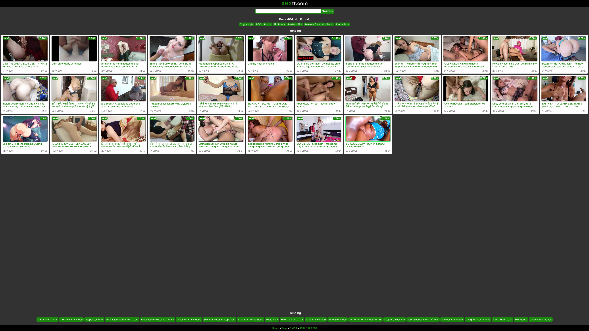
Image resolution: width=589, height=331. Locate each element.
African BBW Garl (316, 319)
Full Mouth (521, 319)
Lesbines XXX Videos (189, 319)
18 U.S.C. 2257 (308, 328)
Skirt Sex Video (338, 319)
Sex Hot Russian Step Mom (219, 319)
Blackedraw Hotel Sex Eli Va (157, 319)
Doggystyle (246, 24)
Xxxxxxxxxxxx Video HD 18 (365, 319)
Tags (284, 328)
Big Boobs (279, 24)
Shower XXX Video (452, 319)
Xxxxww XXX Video (71, 319)
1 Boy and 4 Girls (47, 319)
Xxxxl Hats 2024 (502, 319)
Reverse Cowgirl (314, 24)
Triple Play (272, 319)
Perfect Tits (295, 24)
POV (258, 24)
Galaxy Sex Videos (541, 319)
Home (275, 328)
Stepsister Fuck (94, 319)
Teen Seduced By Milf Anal (423, 319)
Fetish (329, 24)
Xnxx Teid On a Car (292, 319)
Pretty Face (342, 24)
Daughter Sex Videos (478, 319)
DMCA (293, 328)
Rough (267, 24)
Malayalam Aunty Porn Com (122, 319)
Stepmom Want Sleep (250, 319)
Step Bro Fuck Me (394, 319)
